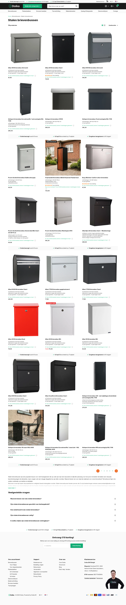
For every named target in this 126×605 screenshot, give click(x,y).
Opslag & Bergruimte (87, 11)
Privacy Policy (38, 576)
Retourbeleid (37, 574)
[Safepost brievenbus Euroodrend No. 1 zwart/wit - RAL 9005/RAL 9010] (63, 427)
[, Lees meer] (107, 6)
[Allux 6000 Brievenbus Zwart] (26, 376)
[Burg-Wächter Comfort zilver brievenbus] (100, 158)
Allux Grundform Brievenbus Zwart (56, 396)
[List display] (104, 25)
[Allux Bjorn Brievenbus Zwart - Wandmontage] (100, 211)
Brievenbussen (12, 11)
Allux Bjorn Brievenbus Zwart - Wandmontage (96, 230)
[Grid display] (102, 25)
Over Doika (62, 562)
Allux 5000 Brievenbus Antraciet (92, 68)
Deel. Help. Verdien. (64, 569)
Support (36, 559)
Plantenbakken (26, 11)
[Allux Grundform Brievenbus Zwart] (63, 376)
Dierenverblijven (103, 11)
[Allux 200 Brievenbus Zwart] (63, 48)
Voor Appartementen (16, 567)
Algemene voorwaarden (40, 571)
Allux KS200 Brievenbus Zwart (17, 289)
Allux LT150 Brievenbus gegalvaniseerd (57, 289)
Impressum (100, 578)
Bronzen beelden (41, 11)
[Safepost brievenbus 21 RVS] (63, 99)
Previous (98, 471)
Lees (11, 488)
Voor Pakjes (13, 565)
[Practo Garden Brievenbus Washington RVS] (63, 211)
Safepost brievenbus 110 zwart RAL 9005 (21, 447)
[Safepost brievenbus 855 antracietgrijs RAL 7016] (100, 427)
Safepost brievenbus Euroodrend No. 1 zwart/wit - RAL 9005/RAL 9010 (62, 448)
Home (9, 16)
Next (116, 471)
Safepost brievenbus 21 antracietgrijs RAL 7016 (97, 119)
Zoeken (76, 6)
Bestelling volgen (38, 565)
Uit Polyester (13, 574)
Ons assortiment (14, 559)
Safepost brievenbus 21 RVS (54, 119)
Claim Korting (76, 545)
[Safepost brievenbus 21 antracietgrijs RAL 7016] (100, 99)
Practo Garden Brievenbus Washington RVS (58, 230)
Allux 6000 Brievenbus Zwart (17, 396)
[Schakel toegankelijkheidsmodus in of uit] (107, 1)
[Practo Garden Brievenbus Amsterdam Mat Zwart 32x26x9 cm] (26, 211)
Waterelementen (70, 11)
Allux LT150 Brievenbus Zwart (91, 289)
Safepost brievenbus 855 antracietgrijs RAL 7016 (97, 447)
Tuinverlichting (56, 11)
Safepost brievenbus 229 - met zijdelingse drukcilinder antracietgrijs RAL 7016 (99, 396)
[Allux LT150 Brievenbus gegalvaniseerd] (63, 269)
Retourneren (37, 567)
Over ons (62, 559)
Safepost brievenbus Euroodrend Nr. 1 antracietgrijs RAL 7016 (26, 120)
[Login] (112, 6)
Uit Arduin (12, 576)
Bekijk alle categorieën (32, 6)
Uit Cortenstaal (14, 571)
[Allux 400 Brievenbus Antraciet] (26, 48)
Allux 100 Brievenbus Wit (90, 339)
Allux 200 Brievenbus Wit (53, 339)
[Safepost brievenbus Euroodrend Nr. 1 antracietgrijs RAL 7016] (26, 99)
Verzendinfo (37, 569)
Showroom (62, 565)
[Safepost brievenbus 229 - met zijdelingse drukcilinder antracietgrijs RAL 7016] (100, 376)
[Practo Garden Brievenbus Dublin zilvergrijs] (26, 158)
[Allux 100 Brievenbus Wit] (100, 319)
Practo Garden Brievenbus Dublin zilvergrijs (21, 177)
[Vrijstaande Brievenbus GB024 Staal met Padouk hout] (63, 158)
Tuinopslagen (12, 585)
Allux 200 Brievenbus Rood (16, 339)
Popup (35, 75)
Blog (60, 567)
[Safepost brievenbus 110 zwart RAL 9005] (26, 427)
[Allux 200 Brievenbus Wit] (63, 319)
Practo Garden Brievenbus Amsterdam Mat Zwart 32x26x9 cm (23, 231)
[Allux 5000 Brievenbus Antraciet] (100, 48)
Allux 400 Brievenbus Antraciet (18, 68)
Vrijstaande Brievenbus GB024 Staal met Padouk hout (62, 177)
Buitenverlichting (12, 581)
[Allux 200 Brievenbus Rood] (26, 319)
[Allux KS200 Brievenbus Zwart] (26, 269)
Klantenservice (100, 1)
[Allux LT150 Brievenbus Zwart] (100, 269)
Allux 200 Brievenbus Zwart (54, 68)
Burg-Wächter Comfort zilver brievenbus (95, 177)
